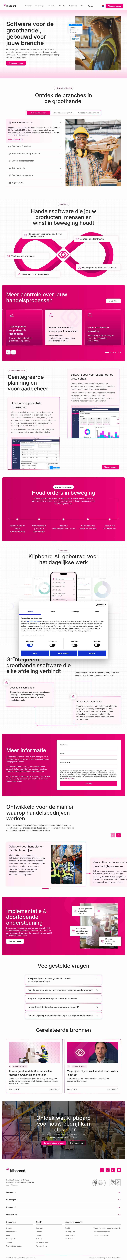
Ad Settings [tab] (75, 611)
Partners (39, 1239)
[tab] (38, 113)
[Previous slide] (8, 352)
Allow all (92, 653)
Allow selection (63, 653)
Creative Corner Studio (113, 1258)
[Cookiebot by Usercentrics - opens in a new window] (97, 605)
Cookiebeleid (70, 1235)
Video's (9, 1242)
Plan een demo (41, 1246)
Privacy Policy (69, 778)
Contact (39, 1232)
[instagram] (108, 1170)
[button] (29, 6)
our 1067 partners (33, 621)
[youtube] (119, 1170)
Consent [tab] (30, 611)
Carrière (39, 1235)
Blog (8, 1235)
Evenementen (11, 1232)
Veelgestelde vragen (14, 1246)
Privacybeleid (70, 1232)
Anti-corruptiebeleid (100, 1235)
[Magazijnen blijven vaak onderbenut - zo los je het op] (92, 1066)
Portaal (90, 6)
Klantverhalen (11, 1239)
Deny (35, 653)
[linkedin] (113, 1170)
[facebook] (102, 1170)
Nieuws (9, 1228)
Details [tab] (52, 611)
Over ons (39, 1228)
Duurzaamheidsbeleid (101, 1232)
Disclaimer (69, 1239)
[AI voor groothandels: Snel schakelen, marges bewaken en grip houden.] (34, 1066)
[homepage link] (10, 6)
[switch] (52, 645)
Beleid (67, 1228)
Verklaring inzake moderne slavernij (106, 1228)
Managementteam (42, 1242)
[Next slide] (13, 352)
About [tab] (97, 611)
